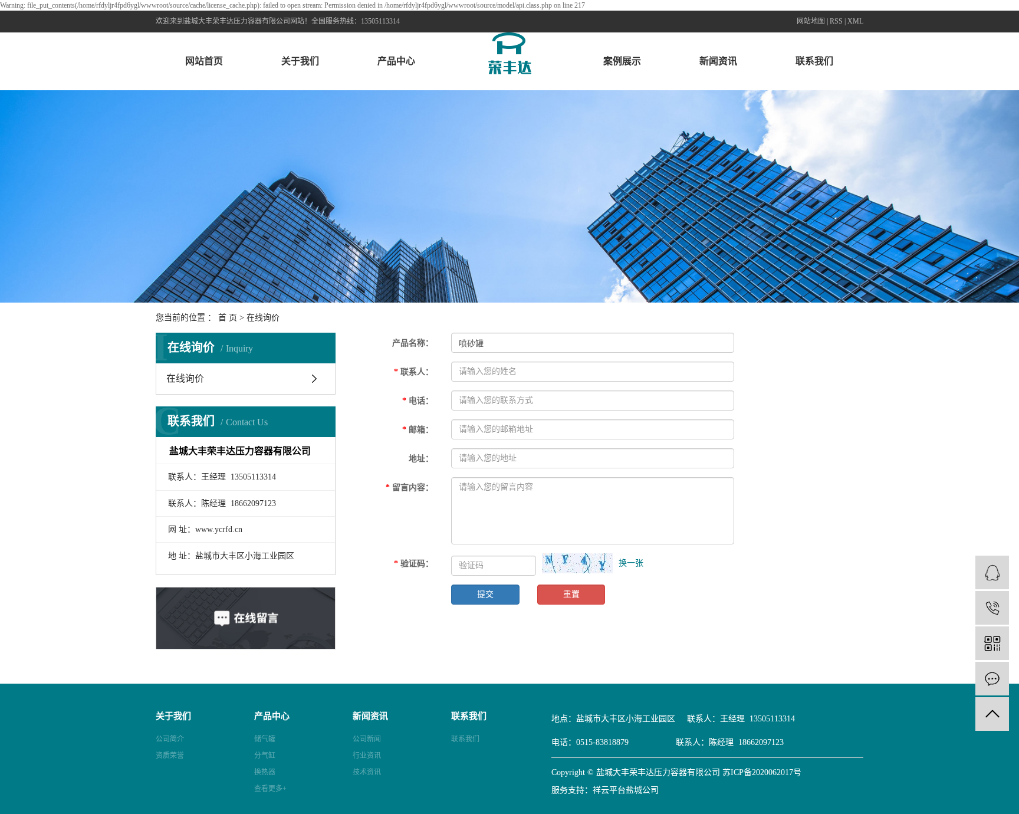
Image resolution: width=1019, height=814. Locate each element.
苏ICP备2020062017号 (761, 772)
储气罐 (264, 739)
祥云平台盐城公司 (626, 790)
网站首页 (204, 61)
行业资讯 (367, 755)
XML (855, 21)
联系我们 (814, 61)
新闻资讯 (718, 61)
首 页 (227, 317)
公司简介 (170, 739)
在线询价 (185, 378)
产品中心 (396, 61)
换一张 (631, 563)
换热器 (264, 772)
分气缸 (264, 755)
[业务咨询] (992, 572)
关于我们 (300, 61)
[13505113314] (992, 608)
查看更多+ (270, 789)
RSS (836, 21)
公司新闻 (367, 739)
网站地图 (811, 21)
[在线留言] (992, 678)
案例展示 (622, 61)
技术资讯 (367, 772)
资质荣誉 (170, 755)
